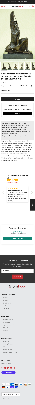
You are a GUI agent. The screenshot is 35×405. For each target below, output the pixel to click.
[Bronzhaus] (17, 6)
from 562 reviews (12, 182)
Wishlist (5, 330)
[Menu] (2, 6)
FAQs (4, 347)
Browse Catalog (8, 319)
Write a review (17, 238)
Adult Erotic (6, 306)
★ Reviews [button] (32, 205)
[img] (18, 180)
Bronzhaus (8, 399)
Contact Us (6, 322)
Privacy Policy (7, 349)
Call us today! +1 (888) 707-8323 (17, 2)
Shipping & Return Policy (10, 352)
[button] (3, 192)
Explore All (6, 308)
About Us (6, 341)
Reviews (5, 328)
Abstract (5, 297)
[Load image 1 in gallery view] (17, 35)
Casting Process (8, 344)
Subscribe (17, 276)
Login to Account (8, 325)
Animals (5, 300)
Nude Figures (7, 303)
